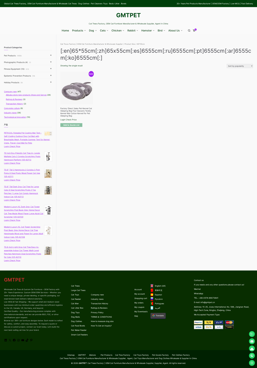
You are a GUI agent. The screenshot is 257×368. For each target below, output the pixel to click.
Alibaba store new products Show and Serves (26, 95)
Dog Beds (75, 317)
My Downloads (141, 311)
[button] (84, 30)
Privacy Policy (97, 312)
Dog (91, 30)
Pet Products (13, 55)
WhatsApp (198, 293)
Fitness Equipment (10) (16, 69)
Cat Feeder (76, 299)
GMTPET (128, 15)
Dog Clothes (76, 321)
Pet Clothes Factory (181, 355)
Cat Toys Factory (141, 355)
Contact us (199, 280)
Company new (10, 91)
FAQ (136, 316)
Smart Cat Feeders (79, 334)
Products (77, 30)
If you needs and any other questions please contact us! (219, 284)
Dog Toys (75, 312)
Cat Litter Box (77, 308)
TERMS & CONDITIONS (101, 317)
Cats (103, 30)
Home (65, 30)
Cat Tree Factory (122, 355)
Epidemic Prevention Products (19, 76)
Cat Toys (75, 295)
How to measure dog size (102, 321)
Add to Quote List (71, 125)
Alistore (92, 355)
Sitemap (71, 355)
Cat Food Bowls (78, 326)
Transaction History (14, 104)
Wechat (197, 289)
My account (139, 294)
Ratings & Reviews (14, 99)
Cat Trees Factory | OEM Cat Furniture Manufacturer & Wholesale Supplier (91, 44)
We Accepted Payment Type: (207, 314)
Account (138, 289)
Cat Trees (75, 286)
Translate (160, 315)
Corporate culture (12, 108)
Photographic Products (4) (17, 62)
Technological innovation (15, 117)
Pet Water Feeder (78, 330)
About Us (174, 30)
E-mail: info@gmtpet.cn (204, 302)
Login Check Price (68, 119)
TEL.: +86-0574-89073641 (206, 298)
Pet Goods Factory (160, 355)
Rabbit (131, 30)
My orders (138, 303)
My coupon (139, 307)
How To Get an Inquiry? (101, 326)
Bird (160, 30)
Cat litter (75, 303)
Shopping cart (140, 298)
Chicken (117, 30)
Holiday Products (13, 82)
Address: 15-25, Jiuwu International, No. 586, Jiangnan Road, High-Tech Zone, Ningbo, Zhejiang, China (221, 308)
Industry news (10, 113)
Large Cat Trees (78, 290)
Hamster (146, 30)
